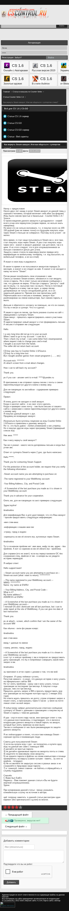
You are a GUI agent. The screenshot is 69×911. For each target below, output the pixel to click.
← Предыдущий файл (16, 814)
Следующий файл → (16, 826)
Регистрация (7, 57)
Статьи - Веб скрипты (18, 136)
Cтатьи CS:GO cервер (18, 130)
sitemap (57, 901)
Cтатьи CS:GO (15, 123)
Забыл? (18, 57)
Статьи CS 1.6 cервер (18, 116)
